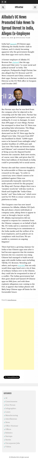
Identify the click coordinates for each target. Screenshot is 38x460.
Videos (8, 447)
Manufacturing (11, 415)
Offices (8, 429)
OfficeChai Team (22, 38)
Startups (8, 436)
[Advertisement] (19, 339)
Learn (7, 412)
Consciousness (11, 401)
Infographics (10, 408)
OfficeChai (19, 7)
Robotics (8, 433)
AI (6, 398)
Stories (8, 440)
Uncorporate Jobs (12, 443)
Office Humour (11, 426)
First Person (10, 405)
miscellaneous (12, 300)
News (7, 422)
